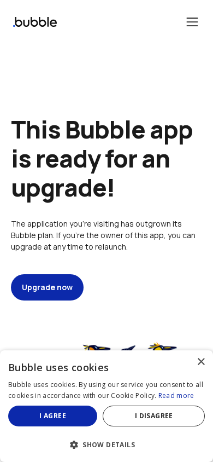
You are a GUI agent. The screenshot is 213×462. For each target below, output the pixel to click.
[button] (106, 443)
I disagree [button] (154, 415)
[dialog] (106, 406)
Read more (176, 395)
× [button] (201, 362)
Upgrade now (47, 287)
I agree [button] (52, 415)
